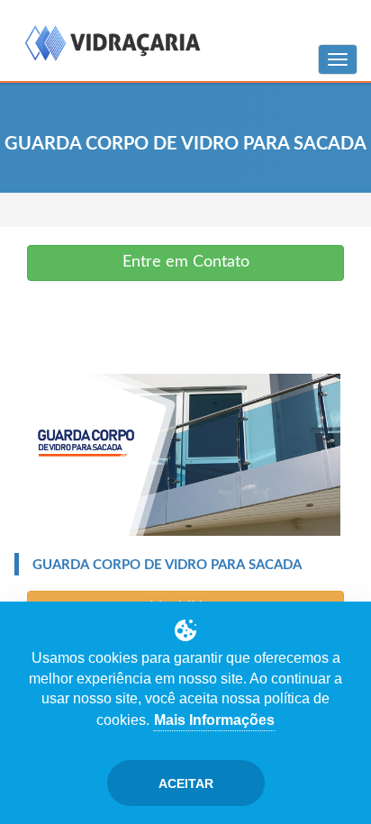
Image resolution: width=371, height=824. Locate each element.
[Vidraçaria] (113, 44)
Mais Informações (214, 720)
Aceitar (185, 783)
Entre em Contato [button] (185, 262)
